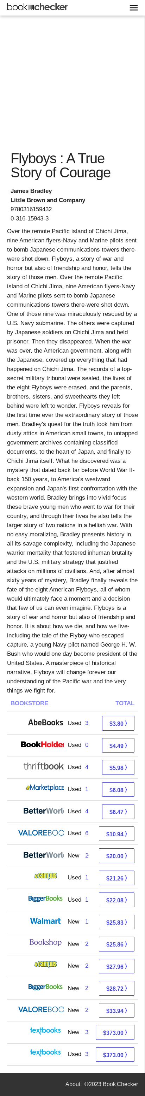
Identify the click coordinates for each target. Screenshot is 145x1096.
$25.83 (116, 922)
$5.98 (118, 767)
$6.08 (118, 789)
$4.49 (118, 745)
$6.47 (118, 811)
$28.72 (116, 988)
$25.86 (116, 944)
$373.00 (115, 1032)
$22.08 (116, 900)
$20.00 (116, 856)
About (72, 1084)
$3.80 (118, 723)
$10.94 (116, 834)
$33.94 (116, 1010)
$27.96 (116, 966)
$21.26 (116, 878)
